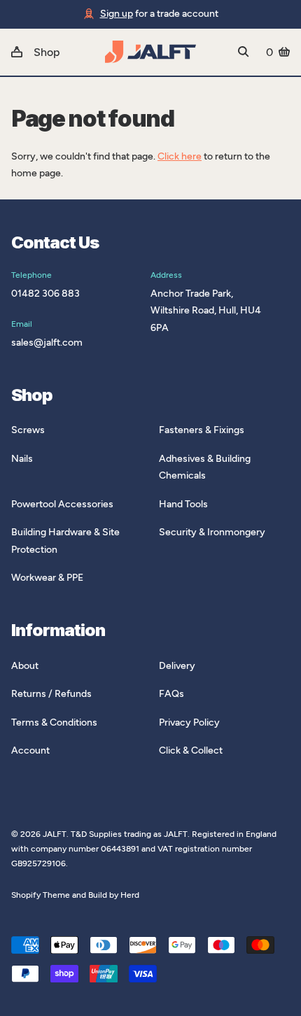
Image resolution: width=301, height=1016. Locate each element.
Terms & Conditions (54, 722)
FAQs (171, 694)
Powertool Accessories (62, 504)
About (24, 666)
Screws (28, 430)
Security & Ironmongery (212, 532)
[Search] (243, 51)
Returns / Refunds (51, 694)
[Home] (150, 52)
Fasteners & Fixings (201, 430)
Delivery (177, 666)
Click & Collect (191, 750)
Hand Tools (183, 504)
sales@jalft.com (47, 342)
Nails (22, 459)
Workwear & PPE (47, 578)
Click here (180, 156)
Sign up (116, 14)
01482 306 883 (45, 293)
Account (30, 750)
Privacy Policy (189, 722)
